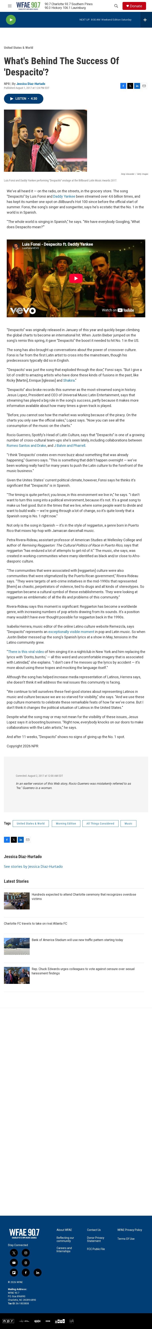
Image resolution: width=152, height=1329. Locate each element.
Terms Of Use (126, 1238)
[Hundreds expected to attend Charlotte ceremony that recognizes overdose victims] (17, 900)
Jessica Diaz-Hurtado (30, 84)
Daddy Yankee (64, 196)
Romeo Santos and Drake (26, 445)
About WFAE (64, 1230)
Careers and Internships (64, 1250)
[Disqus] (76, 1061)
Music (128, 823)
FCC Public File (96, 1249)
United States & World (18, 48)
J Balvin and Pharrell (69, 445)
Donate (136, 6)
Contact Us (94, 1230)
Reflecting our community (65, 1239)
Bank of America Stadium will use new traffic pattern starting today (77, 940)
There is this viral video (26, 652)
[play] (11, 20)
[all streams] (146, 20)
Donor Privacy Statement (95, 1239)
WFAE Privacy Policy (129, 1230)
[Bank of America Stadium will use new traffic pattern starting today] (17, 946)
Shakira (69, 380)
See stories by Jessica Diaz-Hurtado (33, 866)
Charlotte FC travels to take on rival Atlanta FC (35, 923)
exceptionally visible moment (71, 632)
